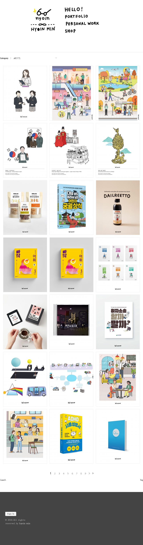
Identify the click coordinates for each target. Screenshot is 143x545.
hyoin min (24, 523)
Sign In (10, 514)
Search (3, 480)
